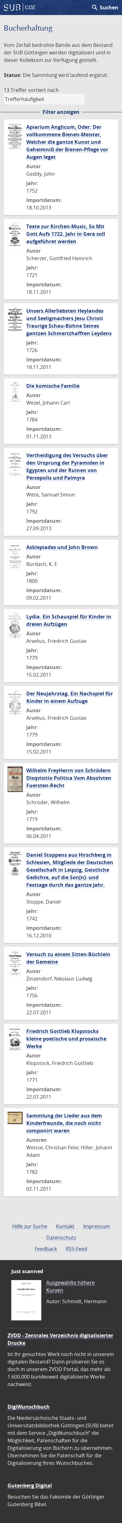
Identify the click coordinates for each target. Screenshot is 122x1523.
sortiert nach (43, 90)
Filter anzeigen (61, 111)
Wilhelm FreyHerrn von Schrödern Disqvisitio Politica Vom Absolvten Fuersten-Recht (68, 778)
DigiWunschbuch (29, 1406)
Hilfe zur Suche (29, 1226)
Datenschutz (61, 1237)
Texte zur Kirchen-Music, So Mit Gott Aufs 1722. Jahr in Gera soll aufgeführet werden (65, 234)
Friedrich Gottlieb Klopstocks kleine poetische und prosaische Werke (66, 1039)
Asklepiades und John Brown (62, 547)
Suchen (104, 7)
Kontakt (65, 1226)
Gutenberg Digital (30, 1485)
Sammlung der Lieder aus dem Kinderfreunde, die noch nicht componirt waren (64, 1123)
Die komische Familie (52, 385)
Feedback (46, 1248)
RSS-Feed (76, 1248)
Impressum (96, 1226)
